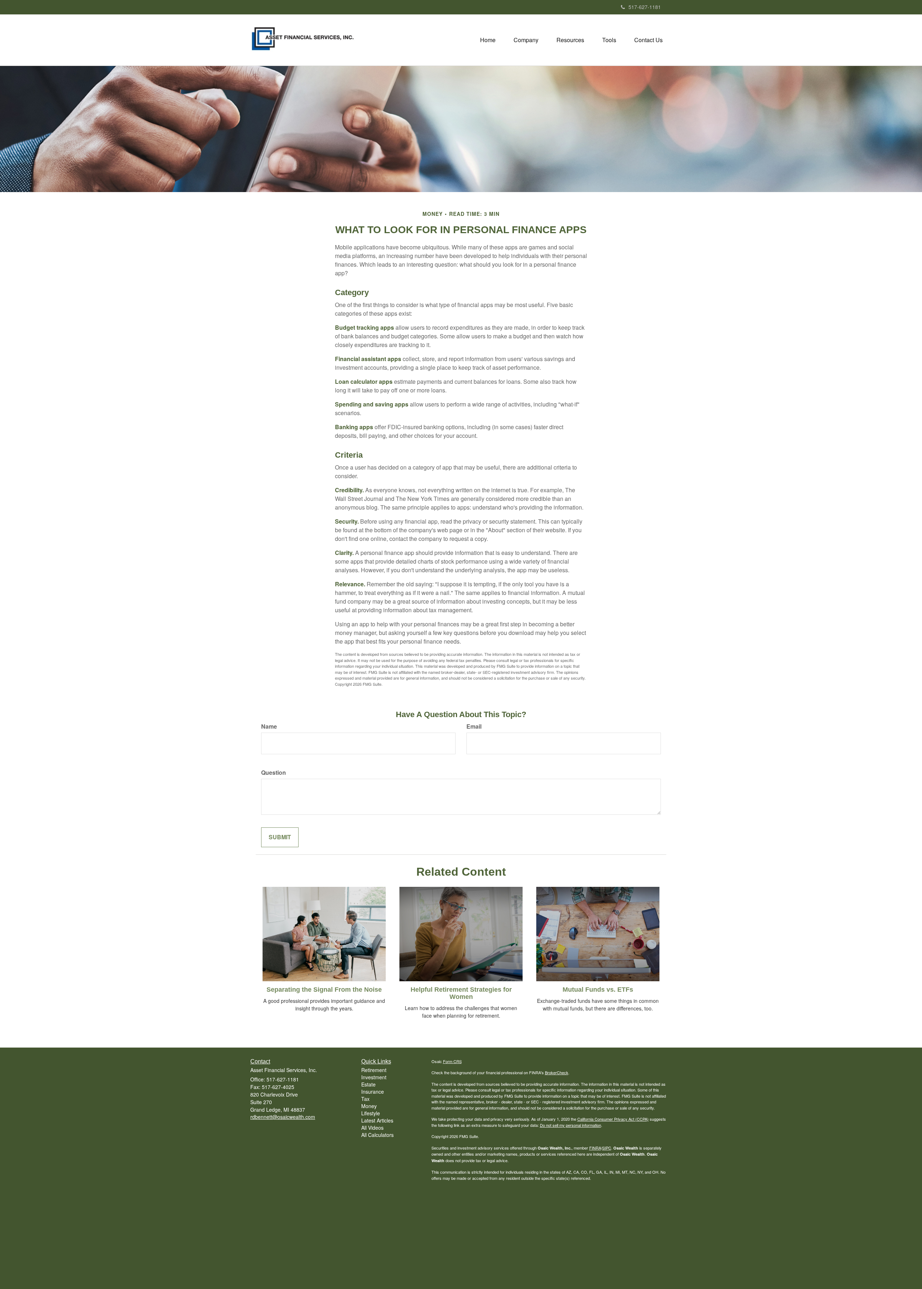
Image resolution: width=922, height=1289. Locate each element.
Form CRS (452, 1061)
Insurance (372, 1091)
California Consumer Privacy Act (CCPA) (613, 1119)
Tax (365, 1098)
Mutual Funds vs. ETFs (598, 989)
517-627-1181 (644, 6)
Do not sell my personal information (570, 1125)
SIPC (606, 1148)
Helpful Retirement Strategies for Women (461, 993)
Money (369, 1106)
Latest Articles (377, 1120)
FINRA (595, 1148)
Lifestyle (370, 1113)
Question (273, 773)
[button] (526, 40)
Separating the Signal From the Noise (324, 989)
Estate (368, 1084)
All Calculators (377, 1134)
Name (269, 726)
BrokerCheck (556, 1072)
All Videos (372, 1127)
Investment (373, 1077)
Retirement (373, 1070)
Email (474, 726)
